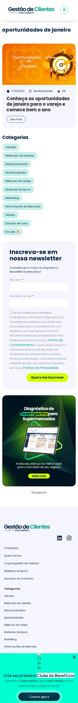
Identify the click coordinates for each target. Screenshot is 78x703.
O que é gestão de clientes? (21, 563)
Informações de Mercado (22, 206)
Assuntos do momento (18, 578)
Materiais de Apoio (18, 189)
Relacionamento (16, 164)
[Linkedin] (59, 538)
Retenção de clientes (19, 156)
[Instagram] (69, 538)
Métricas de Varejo (18, 181)
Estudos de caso (16, 223)
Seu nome (16, 279)
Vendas (10, 147)
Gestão (10, 215)
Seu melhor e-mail (21, 296)
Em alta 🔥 (12, 232)
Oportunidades (15, 173)
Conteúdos (11, 548)
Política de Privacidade (40, 368)
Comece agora (39, 696)
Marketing (12, 198)
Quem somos (12, 555)
